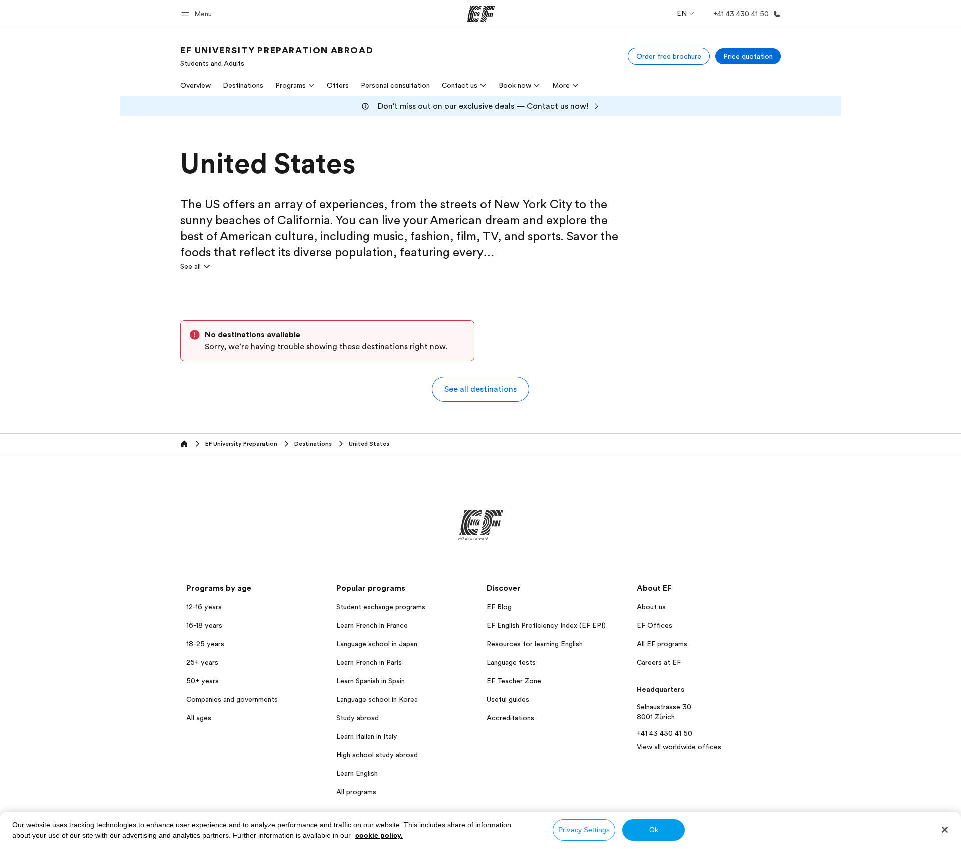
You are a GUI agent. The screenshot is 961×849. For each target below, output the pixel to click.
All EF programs (662, 644)
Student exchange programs (380, 607)
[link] (276, 56)
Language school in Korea (377, 699)
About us (651, 607)
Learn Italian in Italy (366, 736)
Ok (653, 830)
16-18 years (204, 625)
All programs (356, 792)
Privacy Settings (584, 830)
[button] (198, 14)
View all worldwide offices (679, 747)
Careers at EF (659, 662)
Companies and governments (232, 699)
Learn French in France (372, 625)
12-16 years (204, 607)
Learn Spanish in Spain (370, 681)
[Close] (945, 830)
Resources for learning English (535, 644)
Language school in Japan (376, 644)
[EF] (481, 14)
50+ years (202, 681)
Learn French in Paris (369, 662)
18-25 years (205, 644)
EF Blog (499, 607)
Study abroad (357, 718)
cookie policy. (379, 835)
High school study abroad (377, 755)
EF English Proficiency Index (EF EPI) (546, 625)
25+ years (202, 662)
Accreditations (510, 718)
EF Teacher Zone (514, 681)
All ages (198, 718)
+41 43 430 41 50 (664, 733)
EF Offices (654, 625)
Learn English (357, 773)
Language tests (511, 662)
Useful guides (508, 699)
